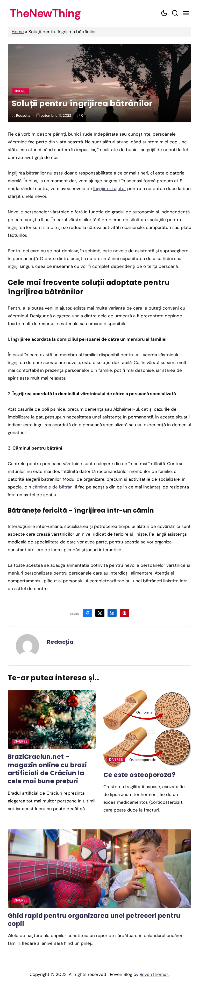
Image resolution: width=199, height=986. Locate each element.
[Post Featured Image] (52, 719)
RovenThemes (154, 974)
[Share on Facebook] (87, 613)
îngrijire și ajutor (109, 188)
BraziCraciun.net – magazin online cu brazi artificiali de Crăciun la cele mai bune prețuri (47, 768)
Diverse (20, 91)
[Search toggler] (174, 13)
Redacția (23, 115)
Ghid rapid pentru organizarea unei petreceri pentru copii (94, 919)
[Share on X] (99, 613)
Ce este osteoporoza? (139, 775)
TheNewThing (45, 13)
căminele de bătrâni (53, 487)
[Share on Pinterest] (124, 613)
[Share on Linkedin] (112, 613)
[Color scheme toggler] (164, 13)
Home (18, 31)
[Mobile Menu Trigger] (185, 13)
